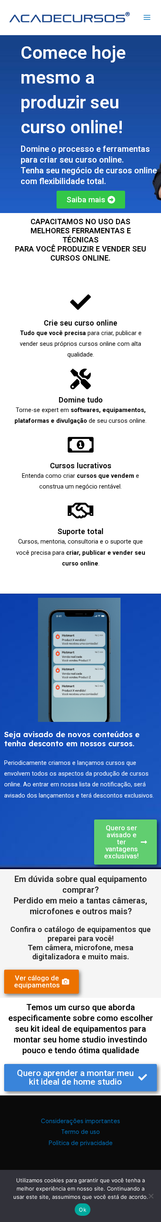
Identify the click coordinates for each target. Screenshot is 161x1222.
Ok (82, 1209)
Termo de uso (80, 1132)
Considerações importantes (80, 1121)
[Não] (151, 1196)
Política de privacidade (81, 1143)
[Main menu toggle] (147, 17)
